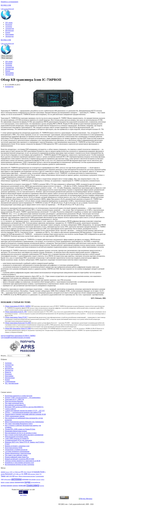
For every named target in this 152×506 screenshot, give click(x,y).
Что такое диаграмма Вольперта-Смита (19, 423)
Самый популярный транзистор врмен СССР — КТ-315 (25, 410)
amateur (3, 472)
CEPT (11, 472)
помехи (12, 482)
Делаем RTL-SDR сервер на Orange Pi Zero (20, 429)
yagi (7, 476)
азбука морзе (7, 479)
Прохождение (10, 378)
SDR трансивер (31, 474)
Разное (7, 32)
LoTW (14, 474)
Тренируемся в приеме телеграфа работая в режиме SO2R (25, 414)
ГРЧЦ (10, 476)
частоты (42, 485)
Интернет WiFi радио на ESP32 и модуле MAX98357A (24, 407)
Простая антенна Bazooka (14, 401)
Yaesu (3, 476)
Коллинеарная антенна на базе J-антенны (19, 464)
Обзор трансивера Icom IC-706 (15, 312)
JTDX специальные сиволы (15, 416)
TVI (40, 474)
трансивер (32, 485)
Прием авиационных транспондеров (18, 453)
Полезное (8, 24)
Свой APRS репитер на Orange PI (17, 438)
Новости (8, 372)
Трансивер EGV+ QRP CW (14, 399)
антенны (25, 479)
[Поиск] (28, 355)
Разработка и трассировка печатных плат (19, 462)
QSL (22, 474)
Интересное (9, 30)
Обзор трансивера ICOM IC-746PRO (18, 306)
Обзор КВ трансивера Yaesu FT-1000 (18, 328)
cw (13, 472)
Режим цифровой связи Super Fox (17, 457)
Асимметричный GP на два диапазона (18, 440)
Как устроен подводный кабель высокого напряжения (24, 435)
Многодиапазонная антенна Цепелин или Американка (24, 422)
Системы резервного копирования (17, 451)
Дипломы (8, 366)
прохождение (19, 482)
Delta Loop (17, 472)
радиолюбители (35, 482)
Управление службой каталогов (16, 449)
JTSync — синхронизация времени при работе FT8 (23, 412)
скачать (15, 485)
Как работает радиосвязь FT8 (15, 405)
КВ (13, 476)
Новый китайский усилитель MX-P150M (19, 459)
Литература (9, 36)
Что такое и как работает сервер (16, 455)
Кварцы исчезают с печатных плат (17, 446)
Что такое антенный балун (14, 403)
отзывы (7, 482)
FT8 (32, 472)
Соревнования (10, 381)
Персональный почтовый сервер (16, 436)
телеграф (22, 485)
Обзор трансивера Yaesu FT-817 (16, 317)
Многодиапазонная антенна (27, 476)
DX (22, 472)
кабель (42, 479)
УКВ (2, 479)
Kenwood (8, 474)
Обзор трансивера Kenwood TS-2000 (18, 323)
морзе (2, 482)
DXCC (25, 472)
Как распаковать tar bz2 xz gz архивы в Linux (21, 433)
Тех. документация (11, 383)
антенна (16, 479)
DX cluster (9, 23)
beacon (7, 472)
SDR (25, 474)
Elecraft (29, 472)
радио (28, 482)
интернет (38, 479)
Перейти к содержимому (9, 2)
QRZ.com (18, 474)
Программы (9, 34)
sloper (37, 474)
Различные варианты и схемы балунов (18, 396)
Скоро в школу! (10, 409)
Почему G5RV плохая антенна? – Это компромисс (23, 397)
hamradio (37, 472)
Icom (42, 472)
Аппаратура (9, 28)
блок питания (32, 479)
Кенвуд (16, 476)
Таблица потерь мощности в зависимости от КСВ (22, 461)
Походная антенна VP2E (13, 448)
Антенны (8, 26)
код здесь (23, 495)
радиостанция (6, 485)
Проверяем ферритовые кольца (16, 431)
